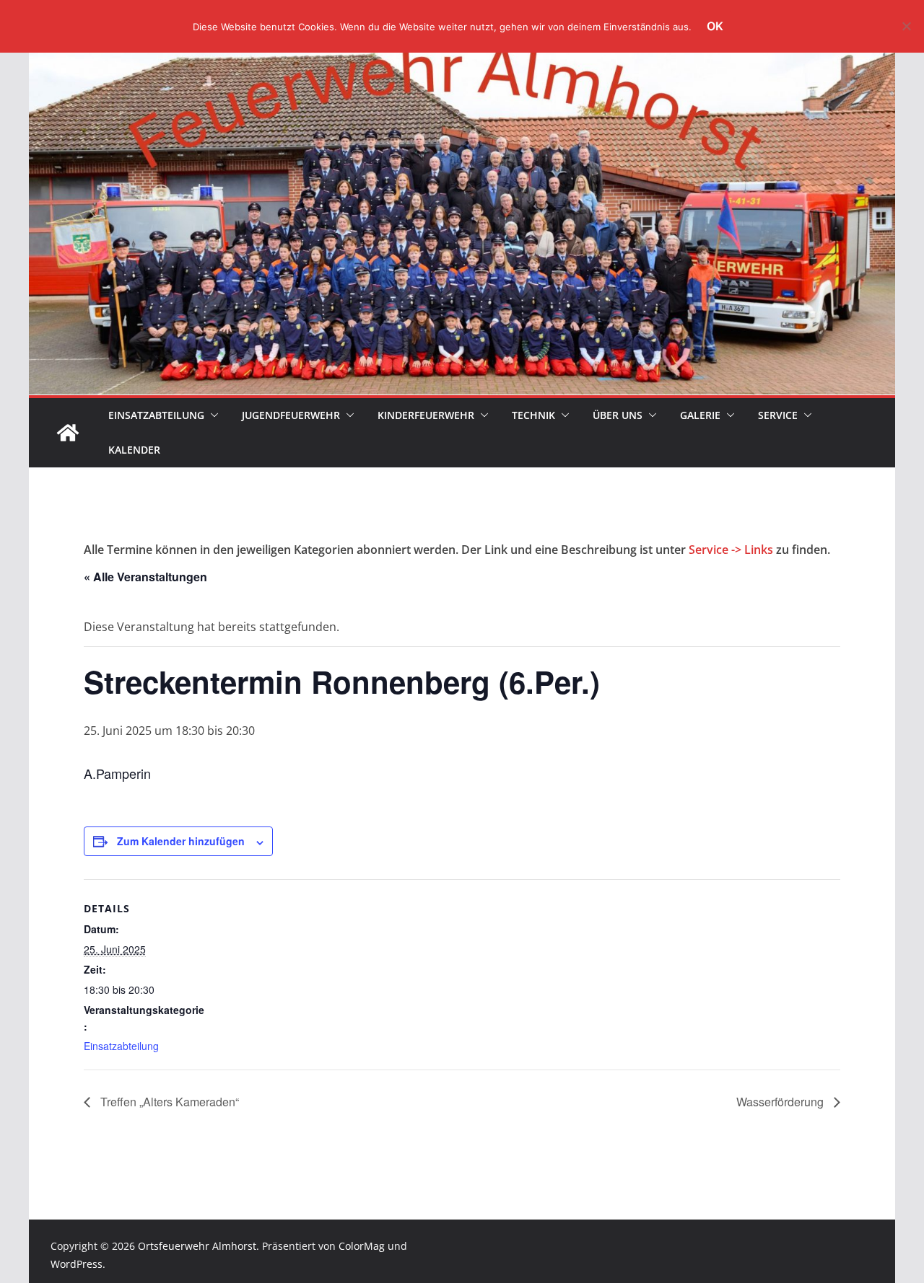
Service (778, 415)
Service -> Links (731, 549)
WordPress (77, 1264)
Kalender (134, 450)
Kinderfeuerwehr (426, 415)
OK (715, 26)
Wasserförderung (781, 1101)
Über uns (617, 415)
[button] (211, 415)
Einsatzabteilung (156, 415)
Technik (533, 415)
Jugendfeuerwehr (291, 415)
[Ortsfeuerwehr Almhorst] (67, 432)
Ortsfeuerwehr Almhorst (197, 1246)
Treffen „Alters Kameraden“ (168, 1101)
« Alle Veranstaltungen (145, 576)
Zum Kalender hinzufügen (181, 841)
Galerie (700, 415)
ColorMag (362, 1246)
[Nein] (906, 26)
